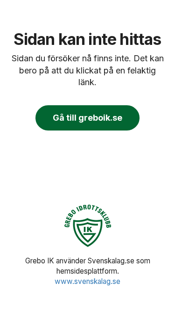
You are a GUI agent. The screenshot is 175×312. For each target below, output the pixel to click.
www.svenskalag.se (87, 281)
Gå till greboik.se (87, 118)
